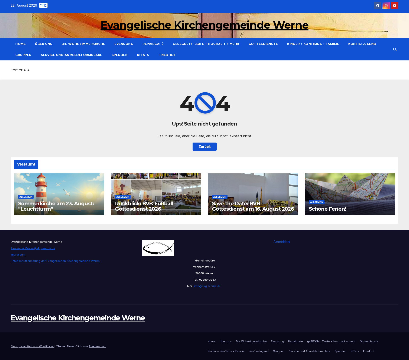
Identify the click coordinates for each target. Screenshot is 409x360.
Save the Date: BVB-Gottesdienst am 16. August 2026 (253, 206)
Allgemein (25, 197)
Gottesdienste (263, 44)
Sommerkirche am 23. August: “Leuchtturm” (56, 206)
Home (20, 44)
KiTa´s (143, 55)
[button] (395, 49)
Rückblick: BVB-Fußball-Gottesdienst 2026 (145, 206)
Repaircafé (153, 44)
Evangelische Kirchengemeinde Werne (204, 25)
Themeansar (97, 346)
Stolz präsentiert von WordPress (32, 346)
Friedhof (167, 55)
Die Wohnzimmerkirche (83, 44)
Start (14, 70)
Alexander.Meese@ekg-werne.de (33, 248)
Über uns (43, 44)
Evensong (123, 44)
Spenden (120, 55)
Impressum (18, 254)
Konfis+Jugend (362, 44)
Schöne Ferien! (327, 209)
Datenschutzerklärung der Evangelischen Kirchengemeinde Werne (55, 261)
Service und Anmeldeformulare (71, 55)
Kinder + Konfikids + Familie (313, 44)
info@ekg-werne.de (207, 286)
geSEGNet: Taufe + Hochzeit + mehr (206, 44)
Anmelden (281, 242)
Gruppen (23, 55)
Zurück (205, 146)
